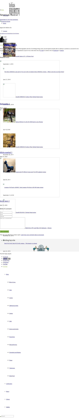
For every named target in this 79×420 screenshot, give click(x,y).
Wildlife (8, 407)
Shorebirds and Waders (15, 352)
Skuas (10, 360)
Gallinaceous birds (13, 306)
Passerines (12, 337)
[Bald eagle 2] (29, 99)
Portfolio (5, 266)
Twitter (62, 50)
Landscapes (9, 384)
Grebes (11, 313)
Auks (10, 290)
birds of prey (12, 33)
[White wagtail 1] (29, 148)
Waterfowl (12, 376)
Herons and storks (13, 329)
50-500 (1, 33)
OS (16, 33)
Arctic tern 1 (5, 201)
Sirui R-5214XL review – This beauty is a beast (24, 243)
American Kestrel (6, 33)
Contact (5, 31)
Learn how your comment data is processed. (32, 235)
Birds (7, 274)
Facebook (55, 50)
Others (8, 399)
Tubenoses (12, 368)
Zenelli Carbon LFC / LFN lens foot (25, 56)
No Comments (14, 19)
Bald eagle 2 (4, 103)
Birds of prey (12, 282)
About (4, 23)
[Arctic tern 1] (29, 197)
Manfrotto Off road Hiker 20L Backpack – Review (38, 228)
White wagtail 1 (6, 152)
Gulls (10, 321)
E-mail (41, 50)
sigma (18, 33)
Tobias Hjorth (10, 44)
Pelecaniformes (13, 345)
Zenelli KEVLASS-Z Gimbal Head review (26, 212)
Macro (7, 391)
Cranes (11, 298)
